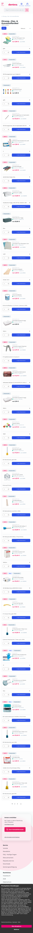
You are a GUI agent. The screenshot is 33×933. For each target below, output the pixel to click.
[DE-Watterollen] (7, 757)
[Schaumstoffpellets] (7, 295)
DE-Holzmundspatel (17, 269)
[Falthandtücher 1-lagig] (7, 218)
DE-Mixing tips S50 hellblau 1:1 (19, 526)
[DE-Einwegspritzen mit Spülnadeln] (7, 115)
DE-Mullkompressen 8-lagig (19, 320)
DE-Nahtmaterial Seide (17, 577)
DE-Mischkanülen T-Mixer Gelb (19, 783)
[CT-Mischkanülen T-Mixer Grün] (7, 629)
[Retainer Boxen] (7, 423)
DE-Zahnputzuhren (17, 89)
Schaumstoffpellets (17, 295)
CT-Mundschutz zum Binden (19, 680)
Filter (4, 28)
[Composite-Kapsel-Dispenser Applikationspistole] (7, 346)
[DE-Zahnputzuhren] (7, 89)
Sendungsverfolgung (10, 867)
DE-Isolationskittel (16, 706)
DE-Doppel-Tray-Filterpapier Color (20, 243)
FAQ (4, 854)
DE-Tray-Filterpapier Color (18, 38)
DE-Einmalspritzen (16, 63)
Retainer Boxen (16, 423)
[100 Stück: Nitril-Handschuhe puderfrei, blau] (7, 654)
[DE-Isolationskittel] (7, 706)
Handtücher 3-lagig (17, 192)
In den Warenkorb (21, 52)
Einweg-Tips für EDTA (17, 474)
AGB (4, 879)
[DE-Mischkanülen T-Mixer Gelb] (7, 783)
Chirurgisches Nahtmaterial (19, 372)
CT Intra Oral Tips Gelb (17, 603)
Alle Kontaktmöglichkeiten (12, 837)
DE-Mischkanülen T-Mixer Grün (19, 731)
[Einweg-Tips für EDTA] (7, 474)
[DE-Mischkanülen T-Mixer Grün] (7, 731)
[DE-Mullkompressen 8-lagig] (7, 320)
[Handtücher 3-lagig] (7, 192)
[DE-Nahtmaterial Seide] (7, 577)
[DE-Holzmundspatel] (7, 269)
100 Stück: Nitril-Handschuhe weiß (20, 140)
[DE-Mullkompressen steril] (7, 552)
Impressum (6, 875)
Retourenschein (8, 857)
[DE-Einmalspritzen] (7, 63)
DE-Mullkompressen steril (18, 551)
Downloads (6, 864)
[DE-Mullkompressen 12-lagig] (7, 397)
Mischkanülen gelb (16, 449)
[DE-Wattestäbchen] (7, 500)
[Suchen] (27, 10)
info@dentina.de (9, 824)
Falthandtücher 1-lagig (17, 217)
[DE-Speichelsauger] (7, 166)
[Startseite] (13, 7)
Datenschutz (7, 882)
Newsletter (6, 851)
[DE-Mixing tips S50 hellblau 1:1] (7, 526)
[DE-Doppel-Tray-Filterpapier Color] (7, 243)
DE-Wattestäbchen (17, 500)
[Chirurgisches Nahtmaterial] (7, 372)
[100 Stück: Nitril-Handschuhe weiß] (7, 140)
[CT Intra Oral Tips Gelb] (7, 603)
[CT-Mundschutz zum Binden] (7, 680)
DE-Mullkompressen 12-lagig (19, 397)
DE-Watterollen (16, 757)
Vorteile (5, 848)
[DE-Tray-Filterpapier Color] (7, 38)
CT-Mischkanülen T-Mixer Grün (19, 629)
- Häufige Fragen (11, 854)
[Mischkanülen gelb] (7, 449)
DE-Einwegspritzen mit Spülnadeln (20, 115)
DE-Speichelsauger (16, 166)
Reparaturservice (8, 861)
